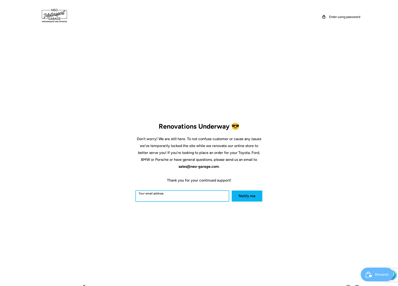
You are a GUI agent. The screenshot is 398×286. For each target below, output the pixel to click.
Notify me (247, 196)
